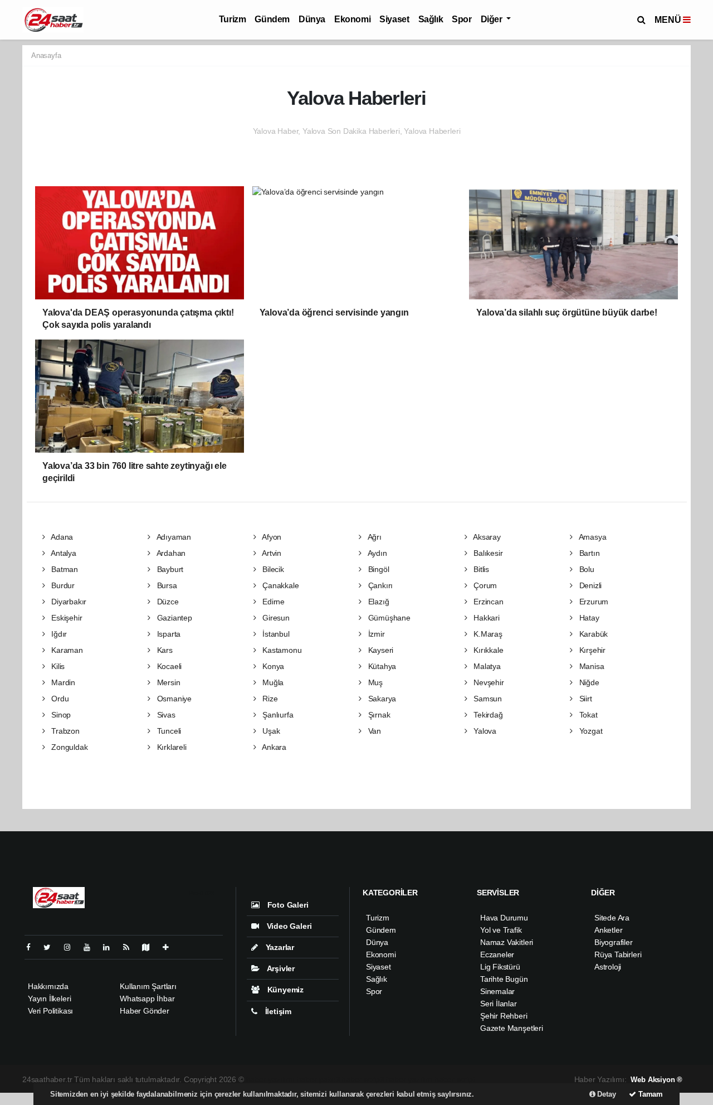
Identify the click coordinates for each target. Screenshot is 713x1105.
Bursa (166, 585)
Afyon (270, 536)
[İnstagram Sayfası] (72, 947)
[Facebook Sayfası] (33, 947)
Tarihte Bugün (504, 979)
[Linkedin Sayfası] (111, 947)
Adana (61, 536)
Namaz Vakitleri (506, 942)
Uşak (270, 730)
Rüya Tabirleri (617, 954)
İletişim (277, 1011)
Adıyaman (173, 536)
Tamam (649, 1094)
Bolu (585, 569)
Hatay (588, 617)
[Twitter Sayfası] (51, 947)
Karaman (65, 650)
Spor (461, 19)
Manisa (590, 666)
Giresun (274, 617)
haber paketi (318, 1079)
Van (373, 730)
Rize (268, 698)
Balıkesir (486, 553)
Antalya (62, 553)
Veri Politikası (50, 1010)
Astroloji (607, 966)
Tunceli (168, 730)
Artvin (270, 553)
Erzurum (592, 601)
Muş (374, 682)
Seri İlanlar (498, 1003)
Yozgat (589, 730)
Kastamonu (280, 650)
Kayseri (379, 650)
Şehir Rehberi (504, 1015)
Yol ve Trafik (501, 929)
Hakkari (485, 617)
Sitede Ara (611, 917)
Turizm (232, 19)
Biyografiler (613, 942)
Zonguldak (68, 747)
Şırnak (378, 714)
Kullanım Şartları (148, 986)
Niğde (588, 682)
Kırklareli (171, 747)
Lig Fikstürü (500, 966)
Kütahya (381, 666)
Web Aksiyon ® (656, 1079)
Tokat (587, 714)
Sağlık (430, 19)
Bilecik (272, 569)
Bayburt (169, 569)
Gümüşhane (388, 617)
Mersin (167, 682)
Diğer (493, 19)
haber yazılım (409, 1079)
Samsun (486, 698)
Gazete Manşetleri (511, 1028)
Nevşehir (487, 682)
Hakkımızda (48, 986)
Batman (63, 569)
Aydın (376, 553)
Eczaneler (497, 954)
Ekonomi (352, 19)
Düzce (167, 601)
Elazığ (377, 601)
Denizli (589, 585)
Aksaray (485, 536)
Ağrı (374, 536)
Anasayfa (46, 55)
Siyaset (394, 19)
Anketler (608, 929)
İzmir (375, 633)
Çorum (484, 585)
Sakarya (381, 698)
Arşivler (280, 968)
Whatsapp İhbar (147, 998)
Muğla (272, 682)
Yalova (483, 730)
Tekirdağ (486, 714)
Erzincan (487, 601)
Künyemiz (284, 989)
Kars (164, 650)
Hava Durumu (504, 917)
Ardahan (170, 553)
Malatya (485, 666)
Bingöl (377, 569)
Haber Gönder (144, 1010)
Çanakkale (279, 585)
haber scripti (362, 1079)
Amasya (591, 536)
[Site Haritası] (150, 947)
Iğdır (58, 633)
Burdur (62, 585)
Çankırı (379, 585)
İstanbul (274, 633)
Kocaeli (168, 666)
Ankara (273, 747)
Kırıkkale (487, 650)
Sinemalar (497, 991)
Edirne (272, 601)
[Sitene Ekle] (170, 947)
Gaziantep (173, 617)
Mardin (62, 682)
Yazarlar (278, 947)
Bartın (588, 553)
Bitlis (480, 569)
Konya (272, 666)
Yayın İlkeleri (49, 998)
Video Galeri (288, 926)
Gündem (272, 19)
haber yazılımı (270, 1079)
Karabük (592, 633)
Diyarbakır (67, 601)
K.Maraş (486, 633)
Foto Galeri (287, 904)
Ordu (59, 698)
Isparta (167, 633)
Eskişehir (65, 617)
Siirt (584, 698)
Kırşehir (591, 650)
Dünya (312, 19)
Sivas (165, 714)
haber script (454, 1079)
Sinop (60, 714)
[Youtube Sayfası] (91, 947)
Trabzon (64, 730)
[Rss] (130, 947)
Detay (605, 1094)
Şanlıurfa (276, 714)
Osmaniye (173, 698)
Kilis (57, 666)
